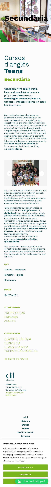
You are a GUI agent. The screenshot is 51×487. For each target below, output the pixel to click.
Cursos (25, 424)
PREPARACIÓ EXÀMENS (20, 351)
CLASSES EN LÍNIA (17, 339)
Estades (25, 436)
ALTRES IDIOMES (16, 359)
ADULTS (9, 321)
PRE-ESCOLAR (14, 313)
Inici (25, 417)
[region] (25, 463)
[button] (31, 481)
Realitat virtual (25, 432)
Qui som (25, 421)
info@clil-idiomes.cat (14, 393)
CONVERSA (12, 343)
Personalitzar (25, 474)
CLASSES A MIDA (16, 347)
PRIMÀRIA (11, 317)
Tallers (25, 428)
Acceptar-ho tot (25, 467)
